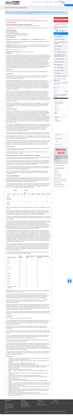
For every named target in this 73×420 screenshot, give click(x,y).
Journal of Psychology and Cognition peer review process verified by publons (61, 95)
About (42, 2)
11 (47, 117)
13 (14, 122)
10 (41, 117)
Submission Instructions (9, 405)
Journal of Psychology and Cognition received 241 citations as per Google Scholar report (60, 83)
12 (9, 118)
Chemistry (57, 170)
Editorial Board (59, 36)
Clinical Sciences (58, 174)
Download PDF (64, 24)
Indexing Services (60, 70)
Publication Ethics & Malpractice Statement (60, 55)
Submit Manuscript (60, 59)
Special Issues (59, 64)
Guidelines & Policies (49, 2)
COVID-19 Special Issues (61, 76)
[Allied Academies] (12, 3)
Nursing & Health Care (59, 186)
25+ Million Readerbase (61, 18)
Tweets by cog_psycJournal (59, 165)
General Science (58, 177)
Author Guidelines (60, 39)
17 (41, 126)
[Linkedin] (57, 403)
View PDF (57, 24)
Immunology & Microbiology (60, 181)
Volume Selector (60, 67)
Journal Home (57, 33)
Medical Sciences (58, 182)
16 (31, 126)
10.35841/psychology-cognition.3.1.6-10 (15, 49)
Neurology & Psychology (59, 184)
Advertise (58, 73)
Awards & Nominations (61, 21)
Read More (58, 134)
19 (46, 252)
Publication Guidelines (9, 407)
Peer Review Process (60, 52)
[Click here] (61, 89)
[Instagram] (60, 403)
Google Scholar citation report (60, 79)
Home (33, 2)
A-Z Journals (37, 2)
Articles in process (60, 61)
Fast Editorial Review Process (60, 42)
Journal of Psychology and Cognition (27, 51)
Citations (58, 49)
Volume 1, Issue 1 (58, 144)
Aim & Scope (59, 46)
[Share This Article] (56, 31)
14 (15, 122)
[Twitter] (54, 403)
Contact (55, 2)
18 (40, 252)
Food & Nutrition (58, 175)
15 (46, 125)
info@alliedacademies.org (42, 404)
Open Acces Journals (8, 404)
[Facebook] (51, 403)
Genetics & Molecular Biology (60, 179)
